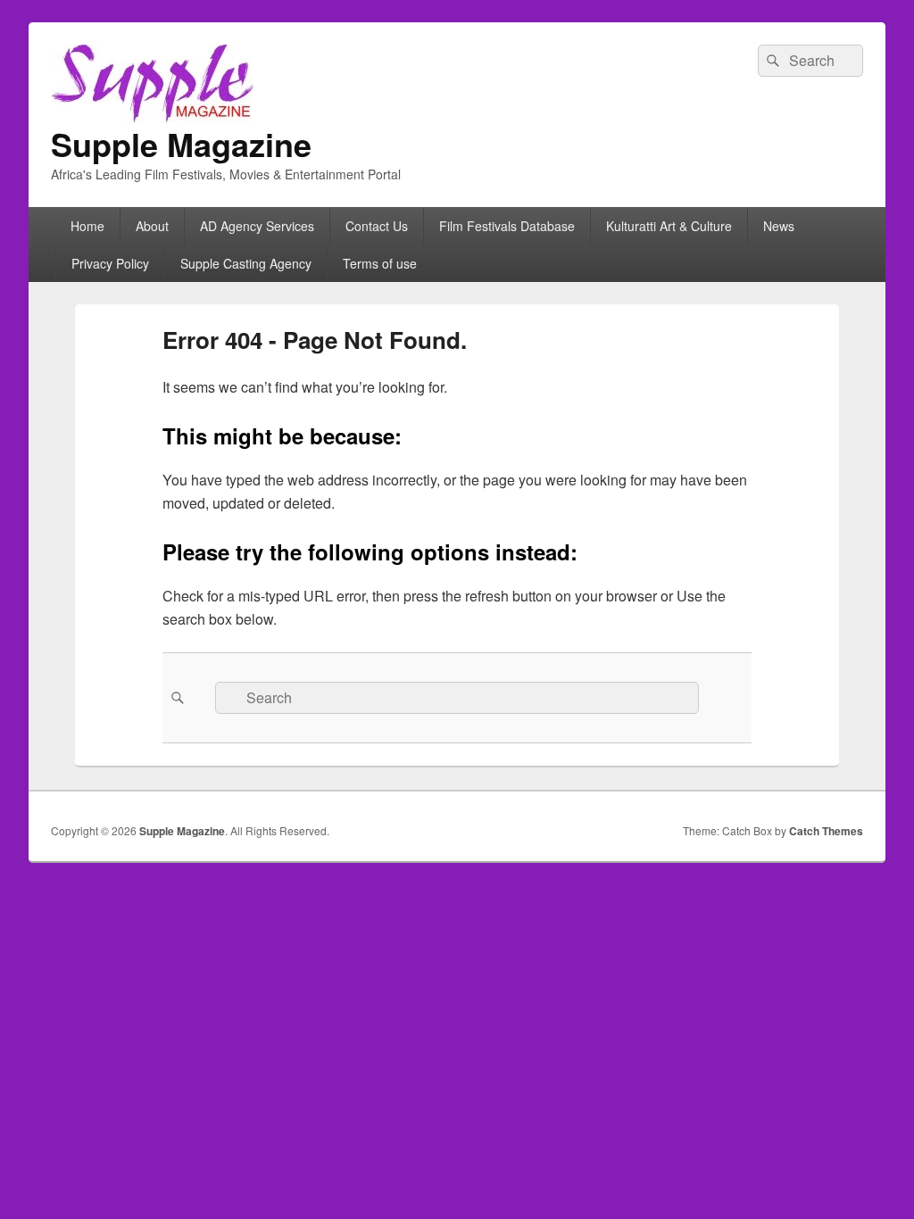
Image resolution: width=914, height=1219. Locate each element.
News (778, 226)
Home (87, 226)
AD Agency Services (257, 226)
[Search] (771, 61)
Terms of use (380, 263)
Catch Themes (826, 831)
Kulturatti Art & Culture (669, 226)
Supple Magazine (181, 143)
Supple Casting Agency (246, 263)
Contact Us (376, 226)
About (152, 226)
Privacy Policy (110, 263)
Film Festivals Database (507, 226)
